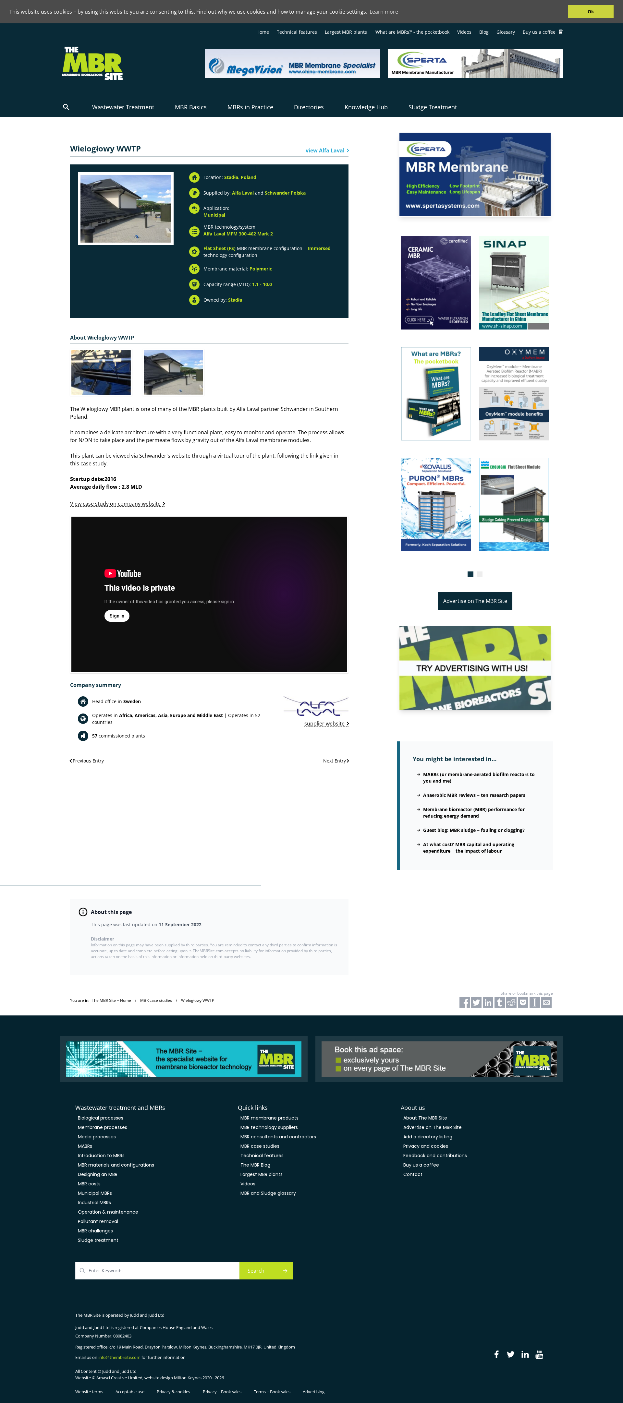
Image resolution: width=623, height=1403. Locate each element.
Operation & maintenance (108, 1212)
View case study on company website (115, 503)
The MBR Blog (255, 1165)
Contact (412, 1174)
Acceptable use (130, 1392)
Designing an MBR (97, 1174)
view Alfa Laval (325, 150)
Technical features (297, 32)
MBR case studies (259, 1146)
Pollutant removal (98, 1221)
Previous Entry (88, 761)
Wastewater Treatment (123, 107)
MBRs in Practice (250, 107)
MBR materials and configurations (116, 1165)
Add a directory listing (427, 1136)
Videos (464, 32)
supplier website (324, 723)
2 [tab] (480, 574)
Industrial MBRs (94, 1202)
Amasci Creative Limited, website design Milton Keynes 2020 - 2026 (160, 1378)
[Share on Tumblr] (500, 1002)
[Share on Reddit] (511, 1002)
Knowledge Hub (366, 107)
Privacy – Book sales (222, 1392)
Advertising (313, 1392)
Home (262, 32)
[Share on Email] (546, 1002)
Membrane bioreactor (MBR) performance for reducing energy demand (474, 812)
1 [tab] (470, 574)
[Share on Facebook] (464, 1002)
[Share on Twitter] (476, 1002)
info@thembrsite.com (119, 1357)
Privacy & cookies (173, 1392)
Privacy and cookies (425, 1146)
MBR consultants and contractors (278, 1136)
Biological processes (100, 1118)
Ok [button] (591, 11)
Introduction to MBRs (101, 1155)
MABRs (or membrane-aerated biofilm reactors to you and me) (479, 777)
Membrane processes (102, 1127)
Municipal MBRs (95, 1193)
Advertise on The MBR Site (475, 601)
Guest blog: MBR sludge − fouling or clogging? (474, 830)
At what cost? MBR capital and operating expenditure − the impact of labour (468, 847)
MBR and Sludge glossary (268, 1193)
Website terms (89, 1392)
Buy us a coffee (539, 32)
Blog (484, 32)
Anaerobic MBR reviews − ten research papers (474, 795)
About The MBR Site (425, 1118)
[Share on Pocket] (523, 1002)
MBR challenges (95, 1231)
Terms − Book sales (272, 1392)
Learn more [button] (384, 11)
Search (256, 1270)
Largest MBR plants (346, 32)
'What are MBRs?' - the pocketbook (412, 32)
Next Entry (334, 761)
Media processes (97, 1136)
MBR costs (89, 1184)
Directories (309, 107)
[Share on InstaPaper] (535, 1002)
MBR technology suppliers (269, 1127)
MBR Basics (191, 107)
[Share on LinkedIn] (488, 1002)
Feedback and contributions (435, 1155)
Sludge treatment (98, 1240)
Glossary (505, 32)
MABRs (85, 1146)
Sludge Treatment (433, 107)
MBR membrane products (269, 1118)
